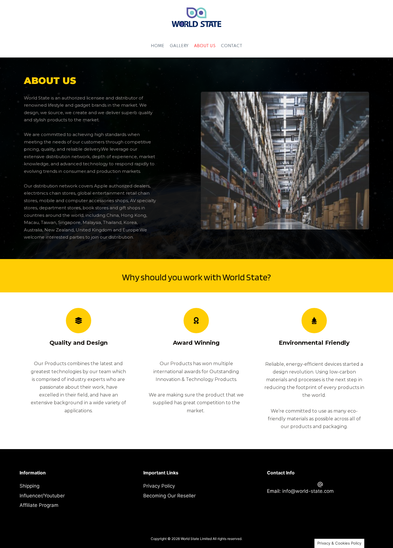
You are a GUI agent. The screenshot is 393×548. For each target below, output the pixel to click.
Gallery (179, 46)
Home (157, 46)
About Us (204, 46)
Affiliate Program (39, 505)
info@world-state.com (308, 491)
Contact (231, 46)
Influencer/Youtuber (42, 496)
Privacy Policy (159, 486)
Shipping (29, 486)
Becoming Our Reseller (169, 496)
